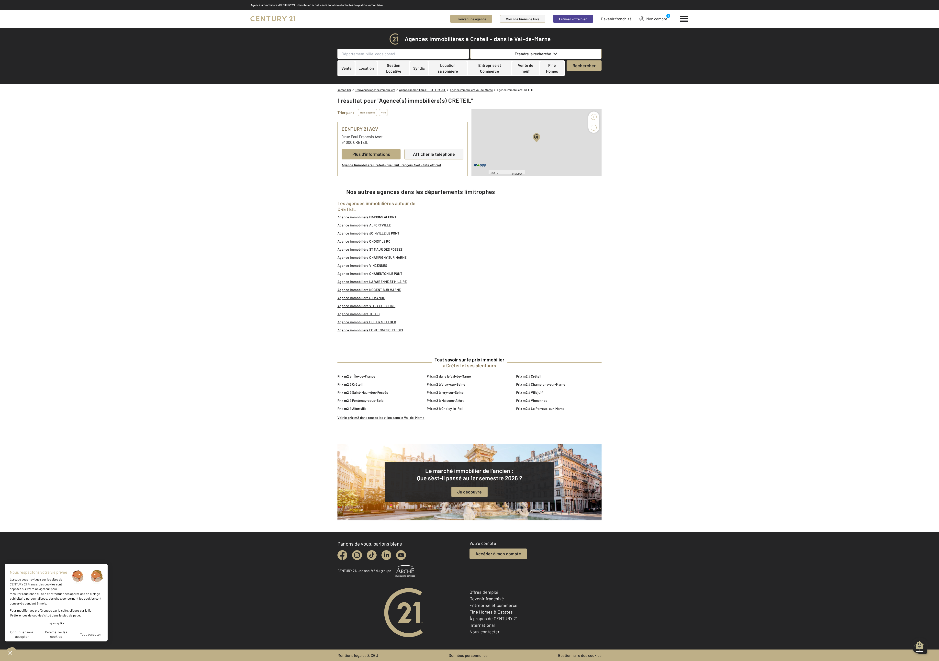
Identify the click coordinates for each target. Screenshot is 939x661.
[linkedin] (386, 555)
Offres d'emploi (484, 592)
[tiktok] (372, 555)
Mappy (518, 173)
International (482, 625)
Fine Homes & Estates (491, 612)
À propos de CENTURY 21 (493, 618)
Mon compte (656, 18)
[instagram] (357, 555)
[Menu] (684, 18)
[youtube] (401, 555)
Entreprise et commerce (493, 605)
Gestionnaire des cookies (580, 655)
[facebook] (342, 555)
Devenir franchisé (616, 18)
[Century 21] (273, 19)
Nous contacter (485, 631)
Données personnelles (468, 655)
